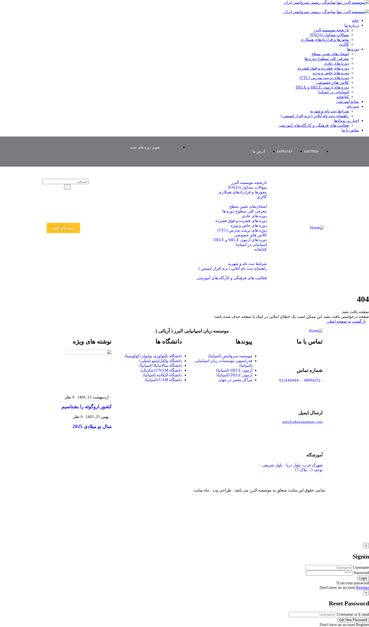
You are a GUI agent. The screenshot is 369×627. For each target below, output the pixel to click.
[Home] (317, 228)
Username (361, 567)
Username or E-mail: (352, 614)
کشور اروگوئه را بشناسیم (87, 406)
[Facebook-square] (162, 490)
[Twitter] (85, 144)
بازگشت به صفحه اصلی (346, 321)
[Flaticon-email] (99, 144)
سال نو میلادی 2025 (92, 426)
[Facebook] (70, 144)
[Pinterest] (55, 144)
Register (362, 587)
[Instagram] (77, 158)
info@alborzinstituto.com (302, 422)
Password (361, 573)
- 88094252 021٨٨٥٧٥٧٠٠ (301, 380)
